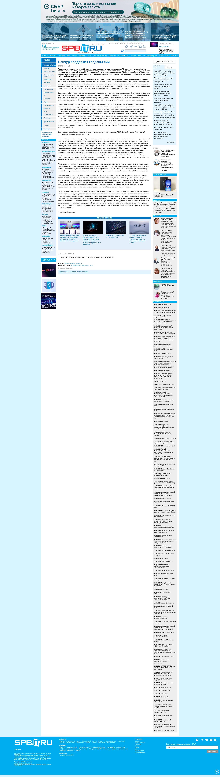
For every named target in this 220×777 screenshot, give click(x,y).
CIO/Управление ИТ (49, 122)
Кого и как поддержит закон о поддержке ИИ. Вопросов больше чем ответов (166, 51)
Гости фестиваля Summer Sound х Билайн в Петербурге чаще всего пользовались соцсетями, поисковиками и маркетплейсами (164, 115)
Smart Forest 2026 (166, 687)
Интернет (47, 68)
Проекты (82, 55)
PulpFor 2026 (165, 697)
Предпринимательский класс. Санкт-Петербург (165, 388)
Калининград (46, 180)
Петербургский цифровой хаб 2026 (162, 316)
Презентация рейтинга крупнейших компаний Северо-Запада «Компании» (165, 541)
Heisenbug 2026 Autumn (162, 593)
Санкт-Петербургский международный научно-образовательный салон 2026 (164, 627)
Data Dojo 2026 (166, 354)
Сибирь (137, 747)
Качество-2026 (166, 498)
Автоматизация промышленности (50, 64)
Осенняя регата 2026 (168, 384)
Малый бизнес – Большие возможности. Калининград (162, 661)
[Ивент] (49, 270)
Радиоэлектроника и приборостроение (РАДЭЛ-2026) (164, 482)
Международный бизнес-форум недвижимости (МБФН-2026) (163, 327)
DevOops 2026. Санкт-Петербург (164, 579)
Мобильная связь (49, 71)
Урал (136, 746)
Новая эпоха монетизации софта (167, 284)
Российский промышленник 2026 (161, 617)
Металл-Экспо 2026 (167, 657)
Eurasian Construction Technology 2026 (164, 469)
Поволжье (138, 744)
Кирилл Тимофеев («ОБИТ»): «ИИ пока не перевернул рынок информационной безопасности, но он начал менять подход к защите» (136, 35)
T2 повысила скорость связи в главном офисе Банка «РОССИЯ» (163, 100)
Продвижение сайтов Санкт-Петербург (47, 134)
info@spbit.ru (18, 765)
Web (45, 111)
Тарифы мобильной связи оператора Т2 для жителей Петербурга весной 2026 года (167, 295)
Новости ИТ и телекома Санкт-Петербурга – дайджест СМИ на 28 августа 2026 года (54, 37)
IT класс (89, 55)
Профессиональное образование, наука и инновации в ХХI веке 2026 (165, 612)
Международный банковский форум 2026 (163, 474)
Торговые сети (48, 89)
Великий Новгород (48, 151)
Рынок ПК (47, 82)
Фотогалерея (148, 55)
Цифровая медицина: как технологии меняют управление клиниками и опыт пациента (164, 339)
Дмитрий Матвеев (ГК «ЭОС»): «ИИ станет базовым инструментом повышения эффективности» (168, 261)
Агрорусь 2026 (165, 421)
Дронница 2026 (166, 304)
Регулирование (49, 105)
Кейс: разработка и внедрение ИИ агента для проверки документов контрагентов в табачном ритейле (165, 204)
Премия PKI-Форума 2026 (164, 409)
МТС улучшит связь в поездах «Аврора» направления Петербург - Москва (163, 80)
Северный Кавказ (140, 752)
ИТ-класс (156, 148)
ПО (45, 95)
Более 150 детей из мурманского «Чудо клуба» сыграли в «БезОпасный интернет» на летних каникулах (48, 197)
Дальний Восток (139, 750)
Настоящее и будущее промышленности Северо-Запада (165, 511)
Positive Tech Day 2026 (168, 438)
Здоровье (47, 129)
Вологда (45, 214)
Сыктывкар (46, 236)
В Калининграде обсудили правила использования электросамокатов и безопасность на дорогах (48, 186)
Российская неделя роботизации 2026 (163, 683)
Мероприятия (72, 55)
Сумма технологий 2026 (163, 606)
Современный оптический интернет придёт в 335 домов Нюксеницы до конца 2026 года (48, 219)
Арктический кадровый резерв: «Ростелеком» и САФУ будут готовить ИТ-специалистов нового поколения (48, 174)
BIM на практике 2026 (168, 446)
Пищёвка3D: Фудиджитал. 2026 (161, 711)
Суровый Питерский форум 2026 (164, 640)
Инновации (47, 118)
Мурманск (45, 192)
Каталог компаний (171, 55)
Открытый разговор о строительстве (164, 516)
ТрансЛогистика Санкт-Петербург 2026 (165, 465)
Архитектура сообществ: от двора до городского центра (161, 566)
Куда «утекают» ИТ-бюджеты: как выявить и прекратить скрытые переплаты (82, 37)
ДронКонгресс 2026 (167, 570)
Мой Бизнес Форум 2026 (163, 349)
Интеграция (48, 79)
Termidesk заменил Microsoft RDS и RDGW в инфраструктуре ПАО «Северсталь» (164, 210)
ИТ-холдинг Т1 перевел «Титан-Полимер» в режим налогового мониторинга (48, 230)
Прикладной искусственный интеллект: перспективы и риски (162, 598)
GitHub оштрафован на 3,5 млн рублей (115, 236)
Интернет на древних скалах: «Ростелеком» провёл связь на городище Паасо (47, 208)
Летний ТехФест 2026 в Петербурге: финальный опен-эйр (165, 311)
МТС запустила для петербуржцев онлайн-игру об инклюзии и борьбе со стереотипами (163, 135)
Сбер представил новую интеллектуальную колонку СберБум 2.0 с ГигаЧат (162, 93)
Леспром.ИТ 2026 (166, 561)
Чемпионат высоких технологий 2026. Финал (164, 400)
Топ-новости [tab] (168, 67)
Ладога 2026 (165, 307)
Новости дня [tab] (157, 67)
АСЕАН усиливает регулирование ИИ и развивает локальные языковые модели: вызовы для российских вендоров (92, 240)
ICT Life (62, 742)
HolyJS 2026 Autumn (167, 632)
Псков (44, 226)
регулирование (75, 265)
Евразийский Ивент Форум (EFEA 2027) (164, 720)
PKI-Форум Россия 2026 (163, 405)
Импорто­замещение (47, 60)
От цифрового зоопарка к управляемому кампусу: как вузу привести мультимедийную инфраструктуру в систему (108, 35)
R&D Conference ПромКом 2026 (163, 535)
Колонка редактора (166, 44)
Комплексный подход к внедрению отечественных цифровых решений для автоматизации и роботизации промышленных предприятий (165, 364)
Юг (136, 749)
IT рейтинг (112, 55)
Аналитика (53, 55)
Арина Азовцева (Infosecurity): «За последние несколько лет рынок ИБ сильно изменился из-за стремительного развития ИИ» (168, 273)
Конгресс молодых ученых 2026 (163, 700)
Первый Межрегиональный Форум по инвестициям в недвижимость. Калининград (163, 451)
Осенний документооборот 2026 (161, 636)
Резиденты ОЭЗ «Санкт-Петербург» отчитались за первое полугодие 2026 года (163, 122)
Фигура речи (80, 742)
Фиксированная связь (49, 75)
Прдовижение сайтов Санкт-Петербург (73, 272)
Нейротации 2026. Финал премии (163, 357)
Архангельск (46, 167)
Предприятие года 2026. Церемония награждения (164, 526)
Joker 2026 (164, 589)
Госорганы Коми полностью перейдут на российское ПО (47, 240)
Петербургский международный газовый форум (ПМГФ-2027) (164, 726)
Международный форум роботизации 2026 (163, 679)
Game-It (163, 381)
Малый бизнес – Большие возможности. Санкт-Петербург (163, 706)
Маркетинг (47, 86)
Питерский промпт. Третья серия (163, 716)
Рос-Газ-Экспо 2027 (167, 731)
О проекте (18, 749)
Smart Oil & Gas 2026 (167, 370)
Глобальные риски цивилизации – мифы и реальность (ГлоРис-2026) (163, 673)
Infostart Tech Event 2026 (163, 574)
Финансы (47, 108)
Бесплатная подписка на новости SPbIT (181, 744)
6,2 (44, 45)
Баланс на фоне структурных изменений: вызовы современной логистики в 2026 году (164, 459)
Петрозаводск (47, 204)
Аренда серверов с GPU (67, 755)
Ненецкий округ (47, 245)
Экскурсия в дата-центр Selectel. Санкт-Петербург (164, 333)
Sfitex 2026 (164, 694)
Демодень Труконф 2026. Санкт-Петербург (163, 645)
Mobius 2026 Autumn (167, 603)
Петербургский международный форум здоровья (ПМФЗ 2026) (164, 584)
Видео (140, 55)
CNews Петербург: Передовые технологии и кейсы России (164, 487)
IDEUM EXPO (165, 478)
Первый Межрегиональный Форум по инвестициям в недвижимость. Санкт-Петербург (163, 394)
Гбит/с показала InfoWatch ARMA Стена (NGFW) (50, 48)
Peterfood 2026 (165, 691)
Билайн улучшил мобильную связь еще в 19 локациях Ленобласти (48, 147)
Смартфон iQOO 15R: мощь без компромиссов (164, 195)
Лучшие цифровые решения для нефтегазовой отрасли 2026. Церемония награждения (163, 376)
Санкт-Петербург (140, 742)
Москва (137, 741)
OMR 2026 (164, 558)
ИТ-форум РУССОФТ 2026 (164, 506)
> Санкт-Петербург (97, 53)
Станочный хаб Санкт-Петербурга (165, 622)
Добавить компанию (164, 62)
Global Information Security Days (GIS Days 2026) (163, 546)
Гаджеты (47, 125)
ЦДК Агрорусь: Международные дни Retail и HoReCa (163, 433)
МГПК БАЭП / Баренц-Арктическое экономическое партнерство (164, 667)
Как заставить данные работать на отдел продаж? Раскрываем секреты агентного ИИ (164, 416)
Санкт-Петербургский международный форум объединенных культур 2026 (164, 493)
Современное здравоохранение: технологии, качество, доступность (164, 521)
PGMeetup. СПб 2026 (168, 550)
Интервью (62, 55)
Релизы (133, 55)
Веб (61, 749)
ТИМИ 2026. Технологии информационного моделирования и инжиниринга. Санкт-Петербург (164, 427)
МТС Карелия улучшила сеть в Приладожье (163, 128)
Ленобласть (46, 142)
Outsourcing (47, 98)
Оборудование (48, 92)
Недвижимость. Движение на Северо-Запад (163, 345)
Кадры (46, 102)
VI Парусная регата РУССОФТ (164, 502)
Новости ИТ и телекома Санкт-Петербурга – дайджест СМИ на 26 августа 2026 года (164, 37)
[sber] (110, 11)
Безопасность (48, 114)
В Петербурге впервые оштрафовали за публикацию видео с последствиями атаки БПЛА (138, 239)
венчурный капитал (87, 265)
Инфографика (159, 55)
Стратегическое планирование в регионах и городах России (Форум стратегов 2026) (164, 651)
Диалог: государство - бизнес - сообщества (164, 531)
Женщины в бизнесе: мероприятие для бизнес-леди (164, 442)
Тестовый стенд (123, 55)
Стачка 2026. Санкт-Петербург (164, 554)
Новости (45, 55)
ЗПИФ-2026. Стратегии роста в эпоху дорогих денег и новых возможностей (165, 321)
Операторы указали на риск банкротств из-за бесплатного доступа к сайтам (86, 257)
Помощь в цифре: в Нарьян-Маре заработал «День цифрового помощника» (48, 250)
